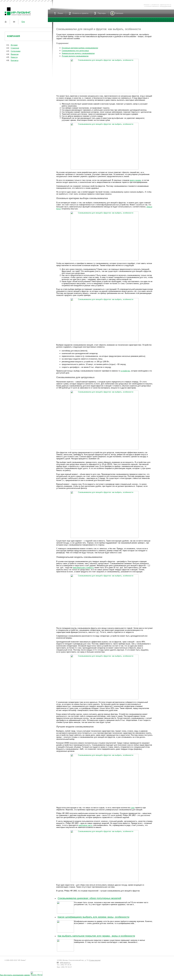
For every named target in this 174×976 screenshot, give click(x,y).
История (14, 45)
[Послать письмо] (14, 22)
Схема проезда (94, 960)
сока (132, 808)
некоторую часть (85, 825)
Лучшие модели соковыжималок (75, 56)
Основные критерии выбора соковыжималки (80, 48)
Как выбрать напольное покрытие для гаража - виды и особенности (96, 936)
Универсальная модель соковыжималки (78, 53)
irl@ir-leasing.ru (65, 962)
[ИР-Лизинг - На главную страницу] (18, 16)
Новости (14, 57)
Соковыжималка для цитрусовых (75, 51)
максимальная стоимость (83, 568)
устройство (125, 371)
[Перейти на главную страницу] (6, 22)
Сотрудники (15, 51)
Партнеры (102, 13)
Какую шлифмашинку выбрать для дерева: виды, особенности (93, 917)
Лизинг (60, 13)
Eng (23, 22)
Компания (13, 36)
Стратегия (15, 48)
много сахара (135, 180)
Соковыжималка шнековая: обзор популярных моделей (89, 898)
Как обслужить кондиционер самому (15, 975)
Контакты (14, 60)
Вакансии (14, 54)
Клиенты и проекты (80, 13)
